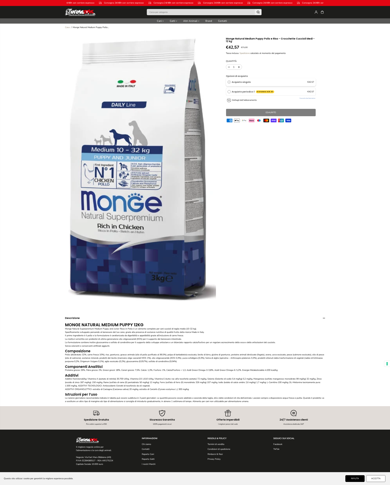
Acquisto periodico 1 (252, 91)
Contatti (222, 21)
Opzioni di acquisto (237, 76)
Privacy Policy (214, 459)
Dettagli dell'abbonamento (244, 100)
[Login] (316, 12)
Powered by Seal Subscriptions (307, 98)
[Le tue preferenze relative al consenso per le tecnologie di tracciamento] (387, 364)
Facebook (277, 444)
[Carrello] (322, 12)
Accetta (376, 478)
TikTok (276, 449)
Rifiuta (355, 478)
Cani (159, 21)
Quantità (231, 61)
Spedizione (245, 53)
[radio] (229, 82)
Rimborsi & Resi (215, 454)
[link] (96, 440)
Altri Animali (190, 21)
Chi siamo (146, 444)
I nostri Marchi (148, 464)
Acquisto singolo (241, 82)
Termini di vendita (216, 444)
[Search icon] (258, 12)
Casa (67, 27)
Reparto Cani (148, 454)
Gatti (173, 21)
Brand (208, 21)
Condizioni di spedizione (219, 449)
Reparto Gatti (148, 459)
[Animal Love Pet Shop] (80, 12)
